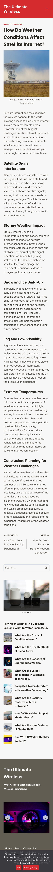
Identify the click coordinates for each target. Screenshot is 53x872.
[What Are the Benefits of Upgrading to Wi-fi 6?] (8, 665)
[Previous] (7, 821)
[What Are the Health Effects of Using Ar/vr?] (8, 653)
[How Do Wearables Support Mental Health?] (8, 719)
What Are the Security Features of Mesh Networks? (28, 705)
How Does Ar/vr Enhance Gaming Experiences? (14, 542)
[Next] (45, 821)
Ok (18, 867)
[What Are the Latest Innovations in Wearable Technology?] (8, 677)
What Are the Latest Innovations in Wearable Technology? (30, 678)
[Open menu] (46, 9)
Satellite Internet (14, 24)
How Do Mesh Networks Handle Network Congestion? (39, 544)
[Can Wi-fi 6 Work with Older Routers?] (8, 743)
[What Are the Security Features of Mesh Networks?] (8, 704)
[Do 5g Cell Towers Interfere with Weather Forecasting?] (8, 692)
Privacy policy (30, 867)
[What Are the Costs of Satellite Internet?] (8, 641)
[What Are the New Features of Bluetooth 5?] (8, 731)
